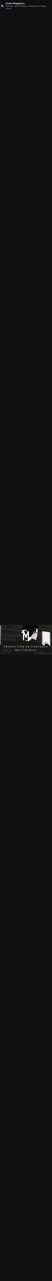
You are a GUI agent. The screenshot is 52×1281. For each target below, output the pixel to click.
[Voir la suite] (26, 649)
